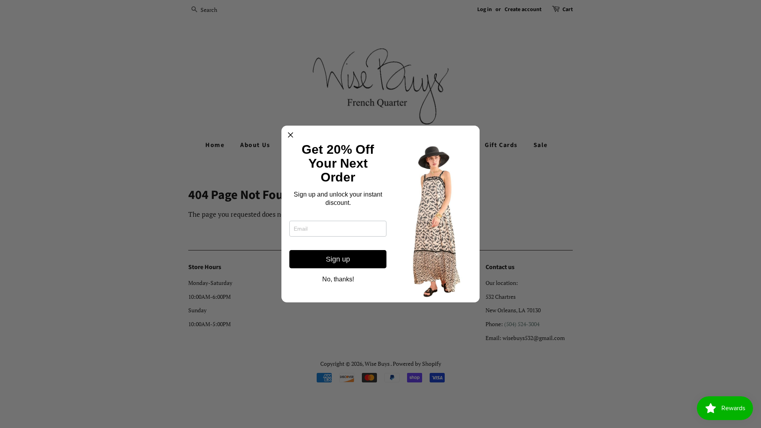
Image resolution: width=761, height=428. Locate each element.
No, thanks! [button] (338, 279)
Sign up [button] (338, 259)
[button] (290, 135)
